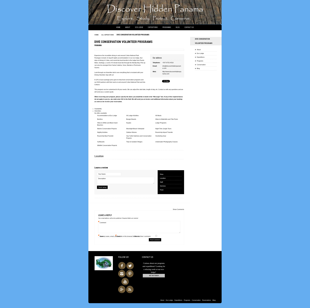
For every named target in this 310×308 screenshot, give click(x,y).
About (127, 27)
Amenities (97, 111)
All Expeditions (107, 35)
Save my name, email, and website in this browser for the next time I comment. (125, 236)
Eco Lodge (139, 27)
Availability (98, 109)
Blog (178, 27)
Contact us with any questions (168, 89)
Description (102, 178)
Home (118, 27)
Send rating (102, 187)
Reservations (206, 300)
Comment (103, 223)
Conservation (201, 65)
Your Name (102, 174)
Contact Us (189, 27)
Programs (167, 27)
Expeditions (153, 27)
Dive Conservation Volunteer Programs (123, 42)
